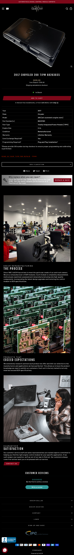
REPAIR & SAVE (62, 180)
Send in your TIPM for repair (16, 156)
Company (36, 513)
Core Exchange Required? (12, 138)
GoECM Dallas (36, 500)
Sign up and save (36, 525)
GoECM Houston (36, 507)
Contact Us (11, 463)
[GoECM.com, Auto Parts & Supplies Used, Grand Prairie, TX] (9, 540)
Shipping (29, 85)
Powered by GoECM (37, 553)
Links (36, 519)
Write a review (37, 487)
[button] (5, 550)
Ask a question (37, 164)
